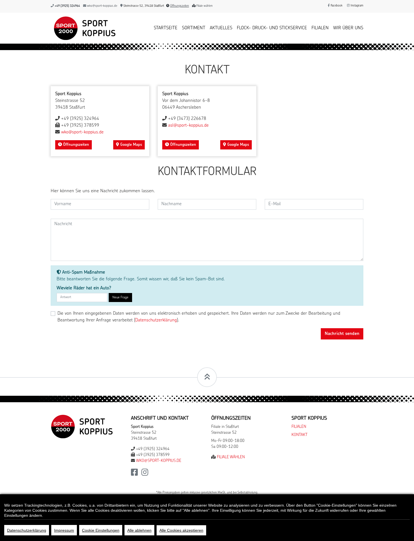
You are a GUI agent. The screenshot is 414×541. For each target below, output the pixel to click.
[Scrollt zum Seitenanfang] (207, 377)
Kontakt (299, 435)
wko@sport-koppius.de (102, 6)
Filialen (320, 28)
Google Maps (130, 145)
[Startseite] (83, 28)
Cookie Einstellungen (100, 530)
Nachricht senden (342, 334)
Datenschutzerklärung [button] (156, 320)
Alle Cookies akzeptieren (181, 530)
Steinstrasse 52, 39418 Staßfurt (143, 6)
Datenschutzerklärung (26, 530)
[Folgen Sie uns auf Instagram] (144, 474)
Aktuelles (221, 28)
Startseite (165, 28)
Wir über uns (348, 28)
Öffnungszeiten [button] (179, 6)
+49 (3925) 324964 (67, 6)
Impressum (64, 530)
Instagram (356, 5)
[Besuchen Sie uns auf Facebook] (134, 474)
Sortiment (193, 28)
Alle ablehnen (139, 530)
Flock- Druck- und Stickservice (272, 28)
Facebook (336, 5)
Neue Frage (120, 297)
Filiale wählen (204, 6)
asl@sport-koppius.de (188, 125)
